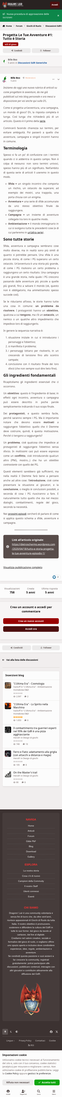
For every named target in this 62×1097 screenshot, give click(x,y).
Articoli (31, 831)
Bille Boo (12, 59)
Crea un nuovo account (31, 621)
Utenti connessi (31, 891)
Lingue (9, 1040)
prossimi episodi (17, 514)
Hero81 (16, 737)
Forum (31, 836)
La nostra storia (31, 870)
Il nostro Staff (31, 886)
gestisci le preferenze (39, 1073)
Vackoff (17, 686)
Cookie (52, 1040)
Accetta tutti (49, 1082)
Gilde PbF (31, 841)
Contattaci (40, 1040)
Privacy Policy (25, 1040)
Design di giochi (30, 737)
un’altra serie (35, 232)
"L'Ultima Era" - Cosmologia (28, 683)
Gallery (31, 856)
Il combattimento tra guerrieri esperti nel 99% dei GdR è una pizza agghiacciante (34, 731)
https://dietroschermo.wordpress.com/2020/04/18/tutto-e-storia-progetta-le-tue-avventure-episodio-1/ (33, 549)
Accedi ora (31, 628)
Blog (31, 846)
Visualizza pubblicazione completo (22, 567)
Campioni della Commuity (31, 881)
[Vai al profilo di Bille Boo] (4, 61)
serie (42, 121)
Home (31, 825)
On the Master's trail (25, 772)
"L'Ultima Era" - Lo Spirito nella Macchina (30, 706)
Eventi (31, 896)
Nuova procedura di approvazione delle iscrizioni (26, 15)
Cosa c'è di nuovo (31, 876)
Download (31, 851)
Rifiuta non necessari (17, 1082)
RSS (32, 1045)
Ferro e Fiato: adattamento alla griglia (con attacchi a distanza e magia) (35, 753)
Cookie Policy (12, 1073)
